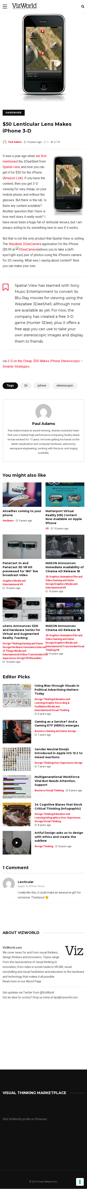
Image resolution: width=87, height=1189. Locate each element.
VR (47, 528)
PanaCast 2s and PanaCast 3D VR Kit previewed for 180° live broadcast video (20, 569)
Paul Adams (15, 142)
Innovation (29, 647)
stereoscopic (64, 385)
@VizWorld (47, 992)
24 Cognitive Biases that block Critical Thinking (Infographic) (58, 806)
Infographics (53, 817)
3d (26, 385)
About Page (33, 981)
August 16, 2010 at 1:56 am (31, 886)
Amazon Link (13, 178)
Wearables (36, 658)
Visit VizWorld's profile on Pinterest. (25, 1119)
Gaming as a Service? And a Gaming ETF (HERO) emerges (57, 724)
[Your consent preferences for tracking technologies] (80, 1182)
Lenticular (26, 882)
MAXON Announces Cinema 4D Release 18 (63, 628)
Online (23, 654)
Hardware (14, 112)
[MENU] (5, 6)
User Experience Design (68, 762)
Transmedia (35, 654)
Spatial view (11, 167)
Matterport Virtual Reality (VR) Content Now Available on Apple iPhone (64, 517)
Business (40, 731)
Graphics (8, 580)
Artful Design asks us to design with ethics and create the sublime (59, 837)
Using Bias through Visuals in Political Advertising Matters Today (57, 689)
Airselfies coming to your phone (22, 513)
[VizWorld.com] (24, 12)
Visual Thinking (60, 710)
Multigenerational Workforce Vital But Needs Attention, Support (57, 781)
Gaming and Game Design (61, 731)
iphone (41, 385)
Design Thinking (12, 643)
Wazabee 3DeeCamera (25, 244)
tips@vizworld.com (66, 997)
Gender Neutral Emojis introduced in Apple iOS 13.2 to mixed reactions (59, 753)
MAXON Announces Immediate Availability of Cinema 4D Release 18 (65, 567)
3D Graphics (52, 576)
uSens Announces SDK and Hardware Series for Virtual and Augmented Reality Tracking (21, 632)
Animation (66, 576)
